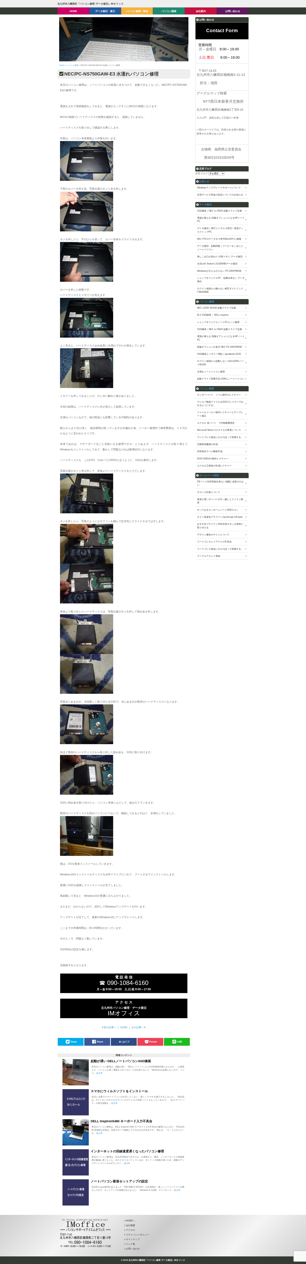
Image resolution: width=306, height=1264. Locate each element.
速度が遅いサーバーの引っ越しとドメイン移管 (220, 501)
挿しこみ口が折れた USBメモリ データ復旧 (219, 256)
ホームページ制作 (209, 475)
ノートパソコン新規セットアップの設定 (119, 1181)
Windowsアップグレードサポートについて (219, 187)
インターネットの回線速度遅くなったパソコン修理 (127, 1151)
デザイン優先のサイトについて (213, 534)
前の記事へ (110, 1027)
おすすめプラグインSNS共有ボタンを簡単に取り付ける (220, 526)
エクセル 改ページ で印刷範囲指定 (216, 423)
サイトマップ (133, 1239)
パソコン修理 (206, 301)
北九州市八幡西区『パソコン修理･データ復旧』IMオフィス (90, 3)
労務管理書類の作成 (207, 444)
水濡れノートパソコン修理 (211, 371)
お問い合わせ (133, 1248)
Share (100, 1041)
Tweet (73, 1041)
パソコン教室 (206, 388)
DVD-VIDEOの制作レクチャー (212, 458)
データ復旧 (205, 204)
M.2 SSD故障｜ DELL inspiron (212, 315)
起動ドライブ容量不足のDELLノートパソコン (220, 378)
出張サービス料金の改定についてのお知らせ (220, 194)
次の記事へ (137, 1027)
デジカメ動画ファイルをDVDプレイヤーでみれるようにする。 (220, 404)
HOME (124, 1027)
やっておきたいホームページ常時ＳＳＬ (218, 510)
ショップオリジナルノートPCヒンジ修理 (218, 322)
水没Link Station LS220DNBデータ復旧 (217, 263)
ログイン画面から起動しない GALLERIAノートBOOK (220, 363)
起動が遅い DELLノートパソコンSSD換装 (121, 1061)
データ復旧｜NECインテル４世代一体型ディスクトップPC (220, 230)
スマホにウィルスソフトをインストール (119, 1091)
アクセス (130, 1230)
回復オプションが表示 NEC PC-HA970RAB (219, 347)
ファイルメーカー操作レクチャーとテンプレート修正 (220, 414)
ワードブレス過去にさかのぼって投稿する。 (220, 437)
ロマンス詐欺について (208, 492)
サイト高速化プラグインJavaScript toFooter (220, 517)
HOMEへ (130, 1220)
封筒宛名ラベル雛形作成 (209, 451)
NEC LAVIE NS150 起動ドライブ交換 (216, 307)
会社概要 (130, 1225)
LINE (179, 1041)
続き (98, 1073)
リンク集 (130, 1244)
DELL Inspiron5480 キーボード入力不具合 (121, 1121)
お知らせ (204, 181)
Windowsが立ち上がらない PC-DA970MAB (219, 271)
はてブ (126, 1041)
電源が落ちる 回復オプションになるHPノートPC (221, 220)
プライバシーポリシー (137, 1234)
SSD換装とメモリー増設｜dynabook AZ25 (219, 354)
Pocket (153, 1041)
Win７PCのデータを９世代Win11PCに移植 (219, 239)
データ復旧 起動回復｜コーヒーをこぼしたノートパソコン (220, 248)
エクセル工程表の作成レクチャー (214, 465)
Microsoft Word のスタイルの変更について (219, 430)
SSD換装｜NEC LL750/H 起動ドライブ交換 (219, 210)
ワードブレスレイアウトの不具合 (214, 541)
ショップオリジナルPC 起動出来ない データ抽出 (221, 280)
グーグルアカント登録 (208, 556)
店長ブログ (201, 173)
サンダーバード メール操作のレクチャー (219, 394)
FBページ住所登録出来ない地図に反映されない (220, 483)
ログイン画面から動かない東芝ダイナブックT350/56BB (220, 290)
